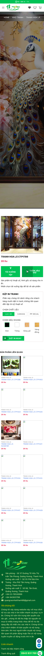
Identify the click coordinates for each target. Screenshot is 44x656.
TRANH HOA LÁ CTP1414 (10, 478)
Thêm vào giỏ (34, 272)
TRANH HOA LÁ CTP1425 (32, 412)
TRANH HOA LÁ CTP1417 (10, 510)
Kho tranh (17, 17)
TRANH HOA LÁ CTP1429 (32, 510)
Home (7, 17)
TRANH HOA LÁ (33, 17)
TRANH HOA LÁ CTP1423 (11, 412)
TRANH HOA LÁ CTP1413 (32, 478)
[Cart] (40, 8)
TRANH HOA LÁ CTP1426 (32, 542)
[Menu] (3, 7)
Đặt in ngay (15, 338)
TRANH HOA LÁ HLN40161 (7, 445)
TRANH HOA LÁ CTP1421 (32, 444)
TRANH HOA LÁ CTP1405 (11, 542)
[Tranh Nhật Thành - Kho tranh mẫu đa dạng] (16, 7)
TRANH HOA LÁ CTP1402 (33, 380)
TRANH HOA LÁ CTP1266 (10, 380)
